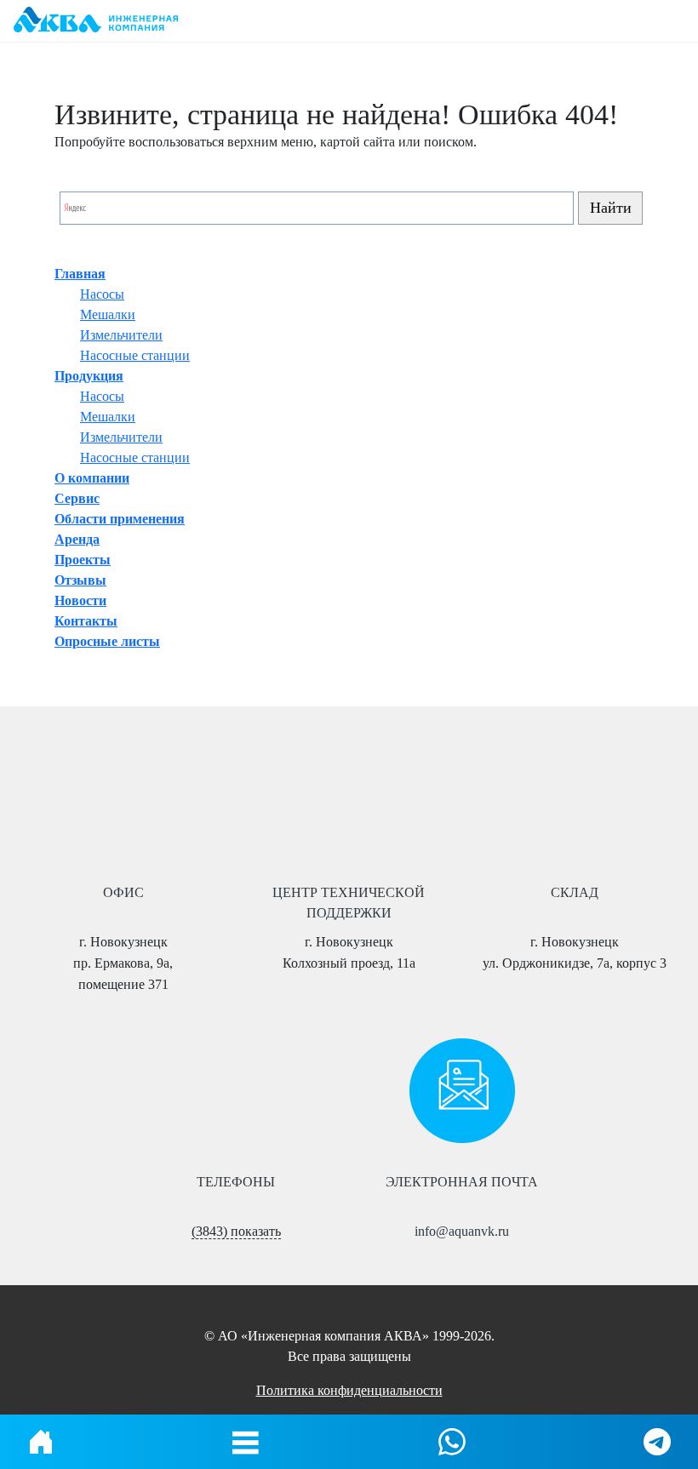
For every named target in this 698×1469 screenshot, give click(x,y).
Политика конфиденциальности (349, 1390)
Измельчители (121, 335)
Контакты (85, 621)
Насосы (102, 294)
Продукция (88, 376)
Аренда (77, 539)
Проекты (82, 559)
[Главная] (40, 1441)
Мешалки (107, 314)
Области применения (119, 519)
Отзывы (80, 580)
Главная (80, 273)
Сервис (77, 498)
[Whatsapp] (452, 1441)
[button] (246, 1441)
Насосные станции (135, 355)
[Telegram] (657, 1441)
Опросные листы (107, 641)
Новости (80, 600)
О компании (91, 478)
